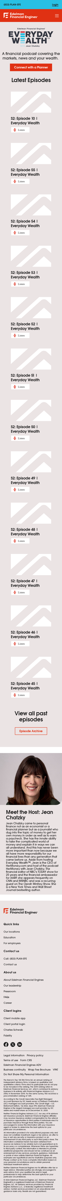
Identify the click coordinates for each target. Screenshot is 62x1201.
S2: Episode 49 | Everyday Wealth (25, 480)
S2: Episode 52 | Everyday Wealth (25, 326)
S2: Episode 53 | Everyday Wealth (25, 275)
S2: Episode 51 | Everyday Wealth (25, 377)
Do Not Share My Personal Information (26, 1074)
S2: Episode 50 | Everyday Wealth (25, 429)
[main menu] (57, 16)
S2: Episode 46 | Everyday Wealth (25, 634)
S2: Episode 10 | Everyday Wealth (25, 121)
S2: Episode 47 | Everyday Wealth (25, 583)
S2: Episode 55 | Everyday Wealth (25, 172)
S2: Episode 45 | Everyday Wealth (25, 686)
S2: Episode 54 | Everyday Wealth (25, 223)
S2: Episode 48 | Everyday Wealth (25, 532)
